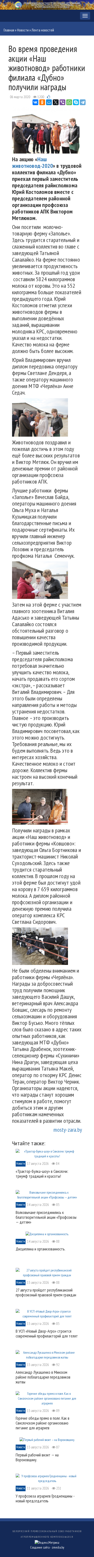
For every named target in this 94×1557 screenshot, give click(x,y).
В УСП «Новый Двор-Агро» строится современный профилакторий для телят (47, 1333)
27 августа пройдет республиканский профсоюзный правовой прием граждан (46, 1292)
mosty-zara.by (68, 1129)
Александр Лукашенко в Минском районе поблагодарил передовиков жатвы (43, 1377)
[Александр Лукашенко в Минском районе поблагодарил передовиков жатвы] (47, 1354)
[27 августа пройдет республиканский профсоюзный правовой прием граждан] (47, 1272)
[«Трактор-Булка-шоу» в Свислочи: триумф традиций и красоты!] (47, 1153)
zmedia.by (58, 1547)
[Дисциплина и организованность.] (47, 1233)
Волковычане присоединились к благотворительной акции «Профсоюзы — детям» (46, 1217)
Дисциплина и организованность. (40, 1249)
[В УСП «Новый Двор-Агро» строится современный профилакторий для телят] (47, 1313)
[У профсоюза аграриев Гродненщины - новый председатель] (47, 1478)
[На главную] (47, 4)
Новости (23, 30)
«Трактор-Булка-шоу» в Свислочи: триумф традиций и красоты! (42, 1173)
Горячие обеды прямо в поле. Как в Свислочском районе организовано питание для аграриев (42, 1423)
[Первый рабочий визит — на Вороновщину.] (47, 1439)
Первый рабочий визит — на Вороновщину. (37, 1457)
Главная (9, 30)
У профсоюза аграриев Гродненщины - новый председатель (45, 1498)
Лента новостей (43, 30)
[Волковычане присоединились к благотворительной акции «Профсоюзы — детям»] (47, 1194)
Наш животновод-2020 (32, 162)
